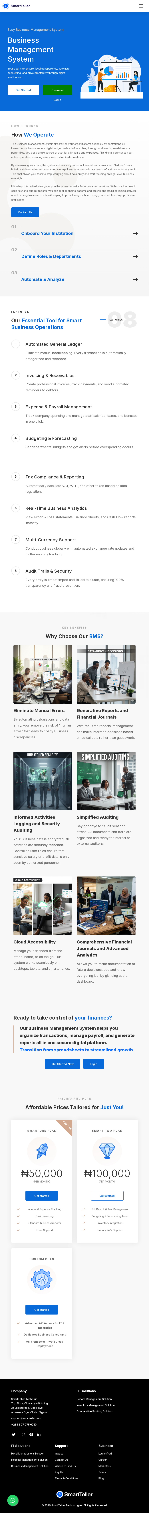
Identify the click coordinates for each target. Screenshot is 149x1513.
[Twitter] (14, 1435)
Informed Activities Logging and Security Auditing (36, 824)
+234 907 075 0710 (24, 1424)
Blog (101, 1478)
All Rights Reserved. (95, 1505)
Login (93, 1064)
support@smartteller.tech (26, 1418)
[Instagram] (23, 1435)
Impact (59, 1453)
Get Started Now (23, 91)
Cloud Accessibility (34, 942)
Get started (41, 1196)
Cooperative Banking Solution (94, 1411)
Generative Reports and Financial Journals (102, 714)
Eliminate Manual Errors (39, 710)
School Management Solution (94, 1399)
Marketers (104, 1466)
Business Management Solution (30, 1466)
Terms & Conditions (66, 1478)
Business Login (57, 91)
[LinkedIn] (40, 1435)
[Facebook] (32, 1435)
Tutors (102, 1472)
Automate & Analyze (42, 279)
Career (102, 1459)
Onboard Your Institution (47, 233)
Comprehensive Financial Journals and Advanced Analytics (104, 948)
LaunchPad (105, 1453)
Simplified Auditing (98, 817)
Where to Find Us (65, 1466)
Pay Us (59, 1472)
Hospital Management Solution (29, 1459)
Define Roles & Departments (51, 256)
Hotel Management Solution (27, 1453)
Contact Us (25, 212)
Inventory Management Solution (96, 1405)
